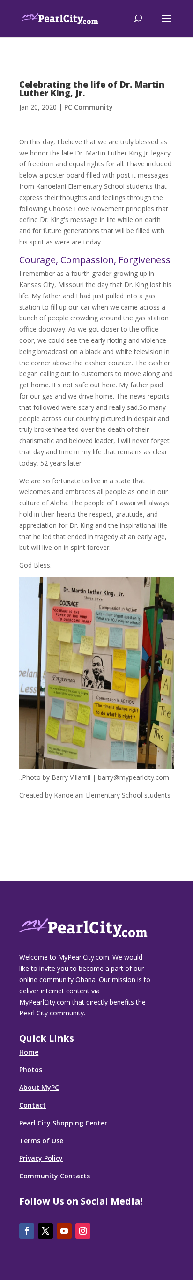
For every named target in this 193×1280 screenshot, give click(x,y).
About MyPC (39, 1087)
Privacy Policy (41, 1158)
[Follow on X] (45, 1231)
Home (28, 1052)
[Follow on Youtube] (64, 1231)
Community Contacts (54, 1175)
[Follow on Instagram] (82, 1231)
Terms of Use (41, 1140)
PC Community (88, 107)
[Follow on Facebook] (26, 1231)
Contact (32, 1105)
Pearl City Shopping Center (63, 1122)
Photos (30, 1069)
